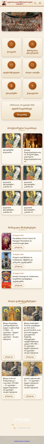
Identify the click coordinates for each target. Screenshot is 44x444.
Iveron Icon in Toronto (22, 441)
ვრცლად (18, 247)
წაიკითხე (22, 114)
